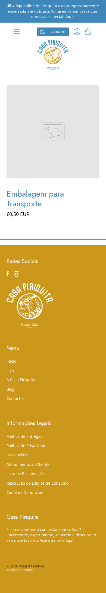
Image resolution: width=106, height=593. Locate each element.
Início (11, 361)
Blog (10, 389)
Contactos (15, 398)
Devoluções (17, 454)
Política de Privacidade (27, 445)
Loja (10, 370)
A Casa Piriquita (21, 379)
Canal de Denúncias (25, 492)
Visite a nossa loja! (56, 540)
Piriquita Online (31, 566)
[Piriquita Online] (53, 54)
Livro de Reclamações (26, 473)
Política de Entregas (24, 436)
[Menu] (16, 31)
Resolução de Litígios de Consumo (37, 483)
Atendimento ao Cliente (28, 464)
